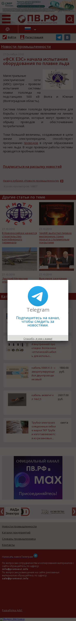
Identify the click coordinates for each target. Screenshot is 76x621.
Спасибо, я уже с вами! (38, 338)
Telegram (38, 309)
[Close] (68, 280)
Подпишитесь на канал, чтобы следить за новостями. (38, 321)
